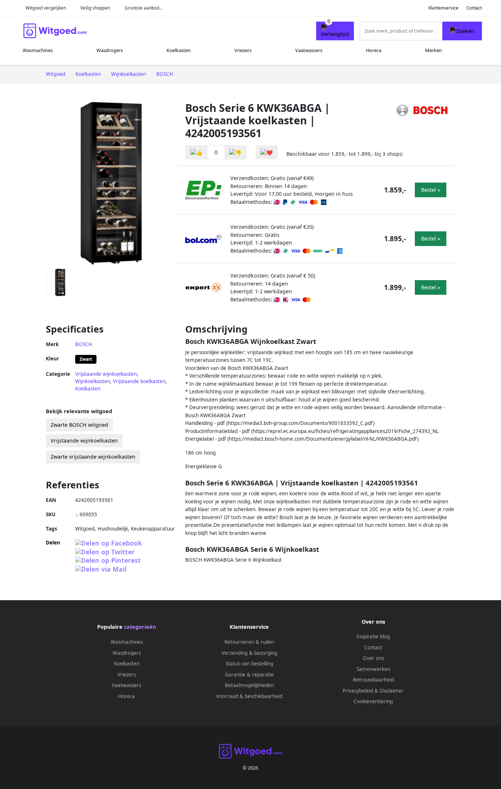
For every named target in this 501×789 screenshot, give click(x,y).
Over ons (373, 658)
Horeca (373, 50)
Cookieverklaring (373, 701)
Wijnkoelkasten (92, 381)
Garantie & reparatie (249, 674)
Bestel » (430, 189)
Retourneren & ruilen (249, 642)
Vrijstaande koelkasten (139, 381)
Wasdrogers (109, 50)
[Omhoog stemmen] (197, 152)
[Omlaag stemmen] (235, 152)
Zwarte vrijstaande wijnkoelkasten (93, 456)
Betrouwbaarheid (373, 679)
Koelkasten (179, 50)
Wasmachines (38, 50)
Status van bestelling (249, 663)
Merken (433, 50)
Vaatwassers (308, 50)
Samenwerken (373, 669)
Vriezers (243, 50)
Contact (474, 8)
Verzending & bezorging (249, 653)
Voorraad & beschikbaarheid (249, 696)
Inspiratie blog (373, 636)
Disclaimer (392, 690)
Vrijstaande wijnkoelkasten (106, 374)
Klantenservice (443, 8)
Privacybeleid (358, 690)
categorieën (140, 626)
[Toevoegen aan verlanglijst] (267, 152)
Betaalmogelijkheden (249, 685)
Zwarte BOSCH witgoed (79, 424)
